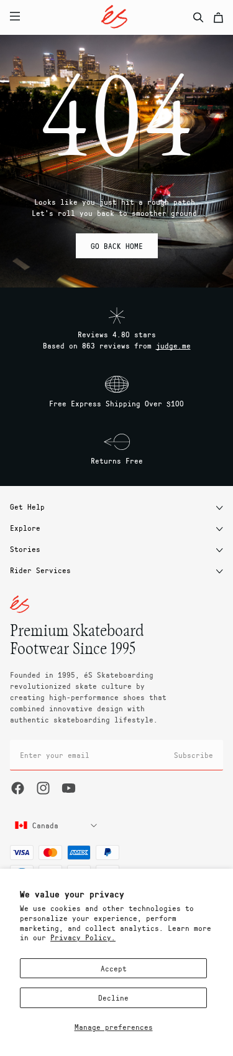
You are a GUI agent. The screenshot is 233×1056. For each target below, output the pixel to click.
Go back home (117, 246)
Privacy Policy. (83, 937)
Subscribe (193, 755)
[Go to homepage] (114, 17)
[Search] (198, 17)
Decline (113, 997)
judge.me (173, 345)
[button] (89, 17)
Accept (114, 968)
